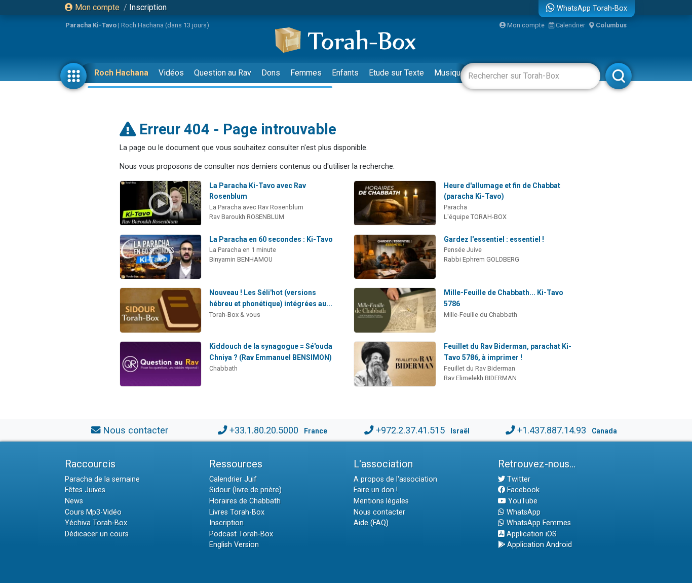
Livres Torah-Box (236, 512)
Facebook (522, 490)
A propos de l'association (395, 479)
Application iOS (531, 534)
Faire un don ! (376, 490)
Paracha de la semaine (102, 479)
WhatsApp (523, 512)
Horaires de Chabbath (245, 501)
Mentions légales (381, 501)
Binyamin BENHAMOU (241, 259)
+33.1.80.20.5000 (263, 430)
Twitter (517, 479)
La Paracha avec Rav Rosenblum (256, 207)
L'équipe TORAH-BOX (475, 217)
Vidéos (171, 73)
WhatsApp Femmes (538, 523)
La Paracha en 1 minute (242, 249)
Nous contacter (135, 430)
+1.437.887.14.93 (551, 430)
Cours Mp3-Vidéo (93, 512)
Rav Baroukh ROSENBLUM (246, 217)
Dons (270, 73)
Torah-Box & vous (234, 314)
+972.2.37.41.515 (410, 430)
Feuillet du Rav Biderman (479, 368)
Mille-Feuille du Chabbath (480, 314)
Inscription (148, 7)
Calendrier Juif (233, 479)
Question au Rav (222, 73)
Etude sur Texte (396, 73)
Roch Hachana (121, 73)
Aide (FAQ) (371, 523)
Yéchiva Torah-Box (96, 523)
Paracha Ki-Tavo (91, 25)
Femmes (306, 73)
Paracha (455, 207)
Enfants (345, 73)
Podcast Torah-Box (241, 534)
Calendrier (569, 25)
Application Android (538, 544)
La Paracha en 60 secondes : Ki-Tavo (271, 239)
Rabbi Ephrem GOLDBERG (481, 259)
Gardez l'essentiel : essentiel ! (494, 239)
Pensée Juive (463, 249)
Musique (449, 73)
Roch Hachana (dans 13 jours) (165, 25)
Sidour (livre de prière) (245, 490)
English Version (234, 544)
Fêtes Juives (85, 490)
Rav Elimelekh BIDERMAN (480, 378)
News (74, 501)
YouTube (521, 501)
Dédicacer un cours (97, 534)
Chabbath (223, 368)
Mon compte (96, 7)
